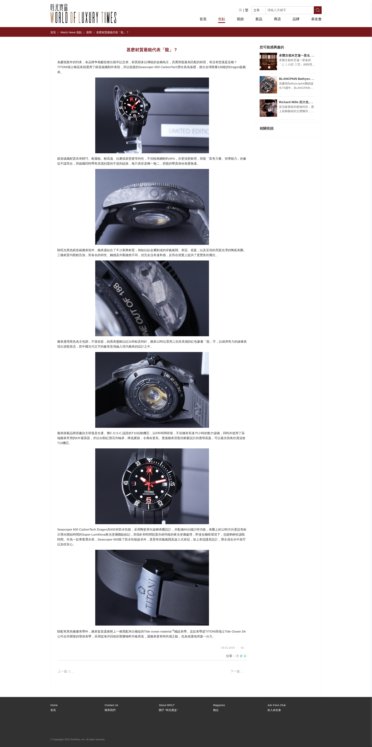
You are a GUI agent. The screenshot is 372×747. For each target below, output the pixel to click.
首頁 (203, 19)
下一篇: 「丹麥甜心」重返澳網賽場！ (238, 671)
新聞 (89, 32)
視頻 (240, 19)
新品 (258, 19)
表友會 (316, 19)
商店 (277, 19)
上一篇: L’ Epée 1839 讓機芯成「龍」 (66, 671)
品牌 (296, 19)
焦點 (221, 19)
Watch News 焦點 (71, 32)
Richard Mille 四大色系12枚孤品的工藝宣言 (309, 102)
